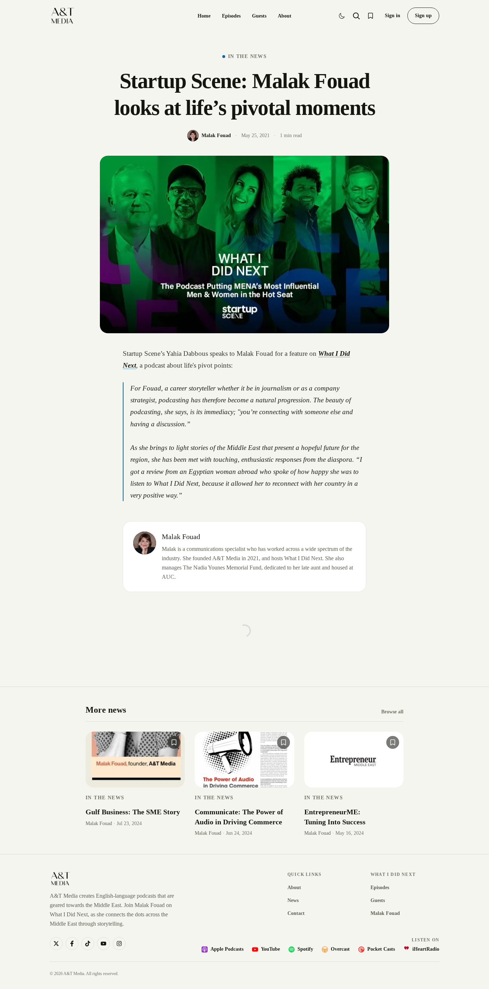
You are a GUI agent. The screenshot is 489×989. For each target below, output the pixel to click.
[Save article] (174, 742)
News (293, 900)
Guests (259, 16)
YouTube (270, 949)
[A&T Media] (62, 15)
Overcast (340, 949)
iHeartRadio (425, 949)
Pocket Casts (381, 949)
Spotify (305, 949)
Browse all (392, 711)
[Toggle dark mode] (342, 16)
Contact (296, 913)
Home (204, 16)
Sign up (423, 15)
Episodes (231, 16)
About (284, 16)
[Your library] (370, 16)
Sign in (392, 15)
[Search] (356, 16)
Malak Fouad (181, 536)
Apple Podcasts (226, 949)
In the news (247, 56)
